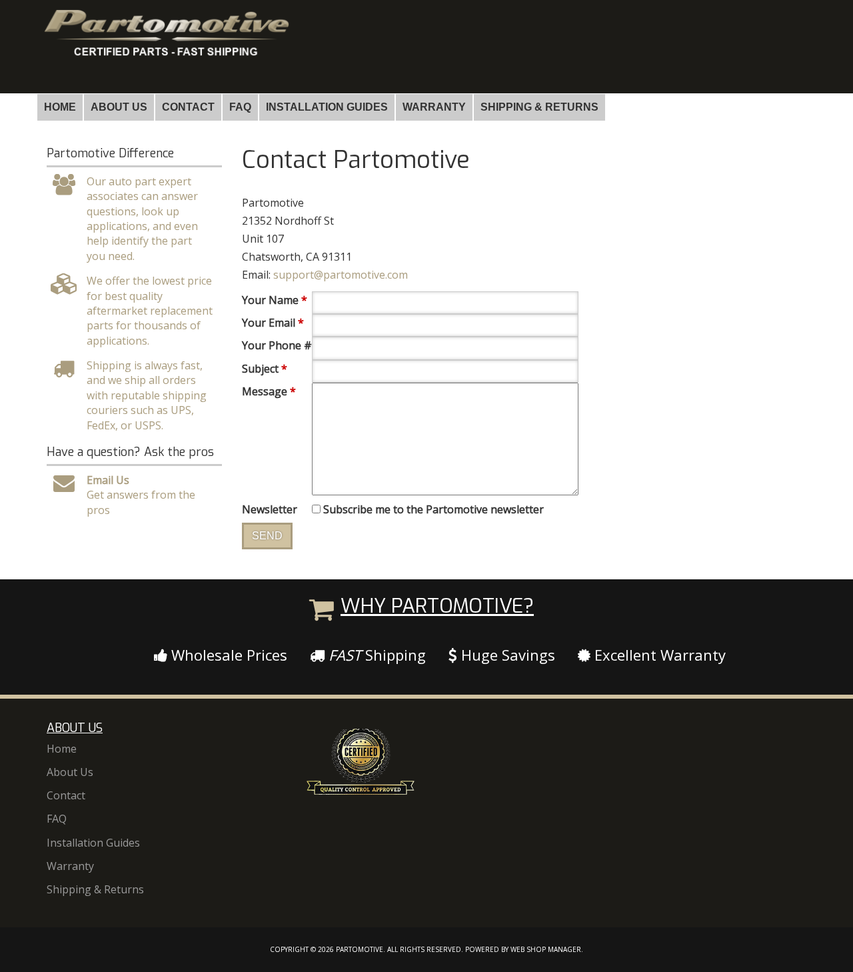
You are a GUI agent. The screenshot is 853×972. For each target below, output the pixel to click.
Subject (264, 368)
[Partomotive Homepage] (165, 45)
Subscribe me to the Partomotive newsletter (433, 509)
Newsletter (269, 509)
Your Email (273, 322)
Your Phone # (277, 345)
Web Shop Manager (545, 949)
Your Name (274, 300)
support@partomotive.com (340, 274)
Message (269, 391)
